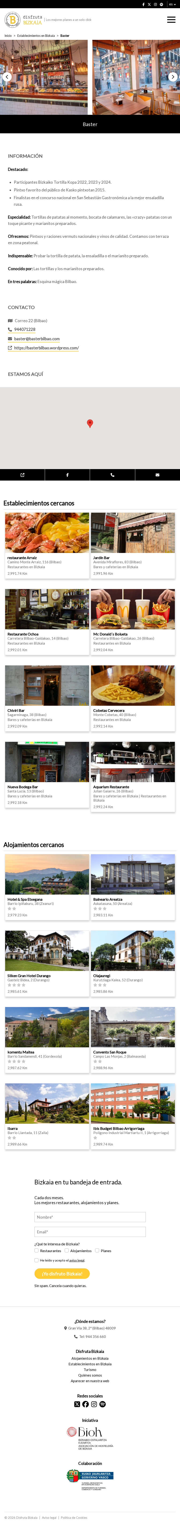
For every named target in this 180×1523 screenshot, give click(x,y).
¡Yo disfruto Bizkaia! (62, 1273)
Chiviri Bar (16, 710)
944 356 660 (96, 1336)
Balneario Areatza (107, 899)
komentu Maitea (21, 1052)
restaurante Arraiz (22, 557)
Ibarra (13, 1128)
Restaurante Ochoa (23, 634)
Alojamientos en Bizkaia (90, 1358)
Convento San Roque (109, 1052)
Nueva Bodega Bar (23, 786)
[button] (7, 77)
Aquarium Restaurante (111, 786)
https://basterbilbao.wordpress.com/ (46, 347)
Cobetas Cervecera (108, 710)
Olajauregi (101, 975)
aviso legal (76, 1260)
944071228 (24, 329)
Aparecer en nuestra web (90, 1381)
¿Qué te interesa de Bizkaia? (57, 1244)
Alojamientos (81, 1250)
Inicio (8, 35)
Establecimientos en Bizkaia (36, 35)
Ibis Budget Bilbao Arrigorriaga (118, 1128)
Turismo (90, 1369)
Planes (106, 1250)
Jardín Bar (101, 557)
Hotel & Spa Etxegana (25, 899)
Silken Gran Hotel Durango (29, 975)
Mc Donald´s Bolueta (110, 634)
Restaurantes (50, 1250)
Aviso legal (49, 1517)
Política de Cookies (74, 1517)
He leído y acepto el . (62, 1260)
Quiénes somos (90, 1375)
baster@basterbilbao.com (37, 338)
